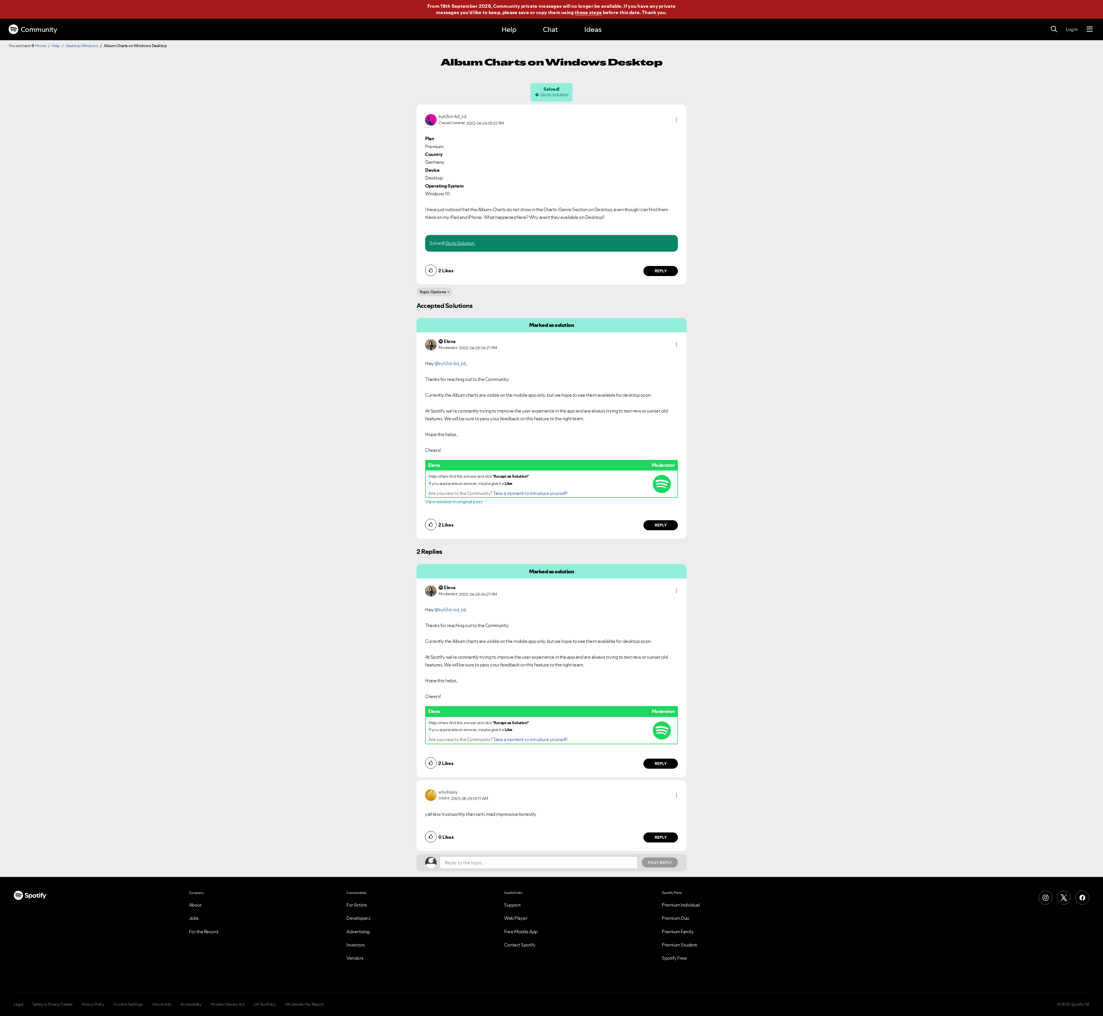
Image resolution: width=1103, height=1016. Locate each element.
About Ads (161, 1004)
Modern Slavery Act (227, 1004)
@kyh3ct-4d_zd (450, 363)
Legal (18, 1004)
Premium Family (678, 931)
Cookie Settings (128, 1004)
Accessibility (191, 1004)
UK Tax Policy (265, 1004)
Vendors (355, 958)
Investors (355, 945)
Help (509, 29)
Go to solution (554, 94)
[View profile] (431, 119)
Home (40, 46)
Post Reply (660, 862)
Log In (1072, 29)
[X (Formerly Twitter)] (1064, 898)
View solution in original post (453, 501)
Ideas (592, 29)
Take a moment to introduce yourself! (530, 493)
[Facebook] (1082, 898)
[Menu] (1089, 29)
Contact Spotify (520, 945)
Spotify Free (674, 958)
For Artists (356, 905)
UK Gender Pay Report (304, 1004)
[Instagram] (1045, 898)
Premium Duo (675, 918)
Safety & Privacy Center (52, 1004)
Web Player (515, 918)
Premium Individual (681, 905)
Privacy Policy (93, 1004)
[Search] (1054, 29)
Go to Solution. (460, 243)
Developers (358, 918)
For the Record (203, 931)
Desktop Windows (81, 46)
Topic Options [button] (432, 292)
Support (512, 905)
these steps (588, 12)
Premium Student (679, 945)
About (195, 905)
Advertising (358, 931)
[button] (676, 119)
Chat (550, 29)
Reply (661, 271)
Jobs (194, 918)
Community (39, 29)
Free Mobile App (521, 931)
